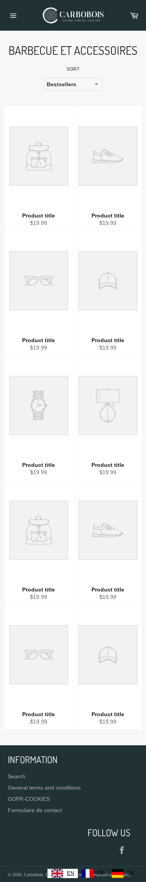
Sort (73, 69)
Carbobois (33, 874)
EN (70, 873)
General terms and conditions (44, 788)
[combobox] (62, 873)
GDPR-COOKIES (29, 799)
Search (16, 776)
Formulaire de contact (35, 810)
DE (130, 873)
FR (100, 873)
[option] (93, 873)
